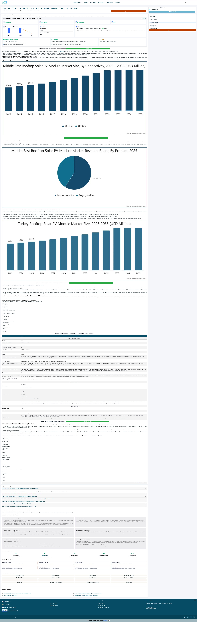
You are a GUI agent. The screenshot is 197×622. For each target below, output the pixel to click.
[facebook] (191, 617)
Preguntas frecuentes (153, 25)
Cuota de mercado (153, 20)
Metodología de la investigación (155, 26)
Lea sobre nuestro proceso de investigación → (59, 584)
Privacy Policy (105, 620)
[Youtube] (194, 617)
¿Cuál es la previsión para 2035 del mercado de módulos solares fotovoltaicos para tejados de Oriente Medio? (22, 493)
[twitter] (188, 617)
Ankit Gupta (139, 482)
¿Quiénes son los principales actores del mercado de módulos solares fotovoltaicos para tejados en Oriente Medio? (23, 501)
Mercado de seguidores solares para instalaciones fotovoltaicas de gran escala (17, 593)
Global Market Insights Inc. (6, 617)
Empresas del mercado (154, 22)
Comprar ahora (173, 11)
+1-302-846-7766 (150, 606)
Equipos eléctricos (14, 5)
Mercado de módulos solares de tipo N (10, 595)
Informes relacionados (153, 28)
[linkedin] (184, 617)
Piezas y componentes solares (23, 5)
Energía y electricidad (7, 5)
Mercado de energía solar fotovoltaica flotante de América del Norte (86, 595)
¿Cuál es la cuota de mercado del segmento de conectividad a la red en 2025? (16, 503)
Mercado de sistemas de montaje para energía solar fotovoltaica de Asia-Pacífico (88, 593)
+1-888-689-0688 (152, 604)
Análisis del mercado (153, 19)
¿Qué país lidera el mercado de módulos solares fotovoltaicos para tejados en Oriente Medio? (19, 496)
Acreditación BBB (45, 555)
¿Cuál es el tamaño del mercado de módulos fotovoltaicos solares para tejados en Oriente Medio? (20, 488)
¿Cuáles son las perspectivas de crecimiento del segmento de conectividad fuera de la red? (19, 506)
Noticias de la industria (153, 23)
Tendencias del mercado (154, 17)
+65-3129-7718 (150, 607)
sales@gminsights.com (152, 608)
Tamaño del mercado (153, 16)
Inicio (2, 5)
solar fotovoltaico (61, 51)
